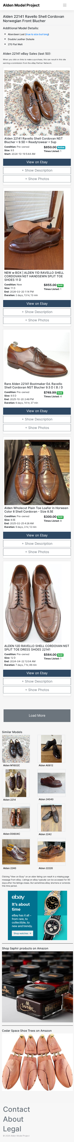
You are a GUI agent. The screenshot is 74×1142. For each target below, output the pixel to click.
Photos (43, 179)
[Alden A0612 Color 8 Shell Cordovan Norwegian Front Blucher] (51, 748)
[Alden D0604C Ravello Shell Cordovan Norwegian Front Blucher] (16, 817)
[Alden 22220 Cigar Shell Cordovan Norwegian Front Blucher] (51, 851)
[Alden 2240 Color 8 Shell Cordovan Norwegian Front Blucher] (16, 851)
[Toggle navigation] (65, 5)
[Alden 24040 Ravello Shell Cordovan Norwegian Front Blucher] (51, 783)
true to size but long (37, 34)
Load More (37, 715)
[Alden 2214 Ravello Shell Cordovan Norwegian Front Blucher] (16, 783)
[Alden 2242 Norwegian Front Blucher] (51, 817)
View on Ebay (37, 162)
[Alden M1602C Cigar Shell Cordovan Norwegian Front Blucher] (16, 748)
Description (43, 170)
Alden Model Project (21, 5)
